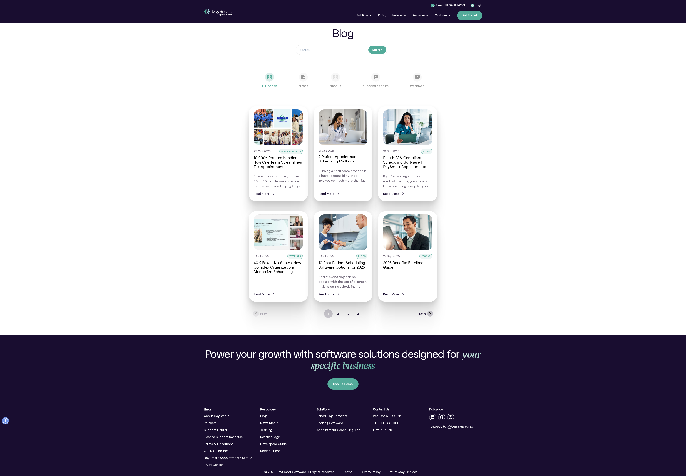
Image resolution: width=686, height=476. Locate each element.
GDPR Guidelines (216, 451)
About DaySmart (216, 416)
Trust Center (213, 465)
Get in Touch (382, 430)
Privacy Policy (370, 472)
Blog (263, 416)
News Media (269, 423)
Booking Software (330, 423)
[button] (364, 15)
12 (357, 313)
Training (266, 430)
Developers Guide (273, 444)
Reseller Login (270, 437)
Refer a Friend (270, 451)
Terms (347, 472)
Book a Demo (343, 384)
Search (377, 50)
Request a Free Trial (387, 416)
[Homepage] (218, 12)
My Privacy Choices (403, 472)
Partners (210, 423)
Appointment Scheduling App (339, 430)
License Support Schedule (223, 437)
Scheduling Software (332, 416)
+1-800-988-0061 (386, 423)
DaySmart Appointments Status (228, 458)
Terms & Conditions (218, 444)
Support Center (215, 430)
